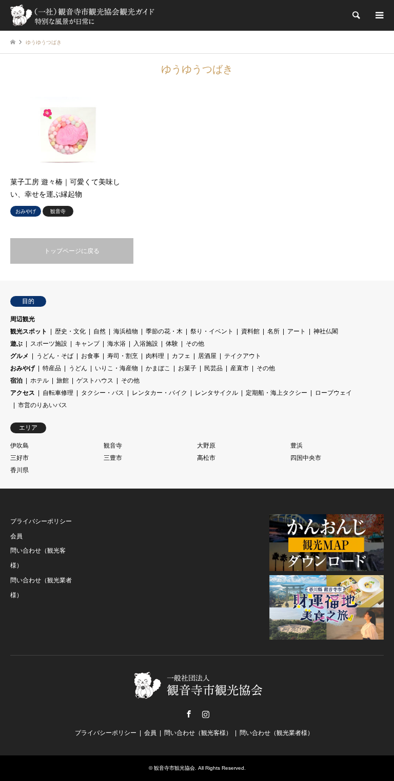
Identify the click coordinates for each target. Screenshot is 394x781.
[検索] (355, 15)
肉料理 (155, 356)
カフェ (181, 356)
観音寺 (113, 445)
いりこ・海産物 (116, 368)
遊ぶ (16, 343)
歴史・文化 (70, 331)
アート (296, 331)
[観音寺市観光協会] (83, 15)
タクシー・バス (102, 392)
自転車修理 (58, 392)
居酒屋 (207, 356)
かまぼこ (158, 368)
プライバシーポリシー (41, 521)
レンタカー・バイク (159, 392)
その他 (195, 343)
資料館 (250, 331)
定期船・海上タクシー (276, 392)
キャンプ (87, 343)
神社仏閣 (325, 331)
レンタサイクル (216, 392)
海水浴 (116, 343)
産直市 (239, 368)
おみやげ (22, 368)
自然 (99, 331)
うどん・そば (54, 356)
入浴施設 (145, 343)
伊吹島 (19, 445)
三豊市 (113, 457)
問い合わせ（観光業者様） (276, 732)
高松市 (206, 457)
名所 (273, 331)
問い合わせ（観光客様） (198, 732)
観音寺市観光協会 (174, 768)
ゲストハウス (94, 380)
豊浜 (296, 445)
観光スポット (28, 331)
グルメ (19, 356)
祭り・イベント (211, 331)
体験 (172, 343)
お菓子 (187, 368)
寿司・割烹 (122, 356)
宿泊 (16, 380)
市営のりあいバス (42, 405)
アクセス (22, 392)
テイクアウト (242, 356)
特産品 (52, 368)
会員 (16, 536)
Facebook (188, 713)
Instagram (205, 713)
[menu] (378, 15)
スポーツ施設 (48, 343)
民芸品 (213, 368)
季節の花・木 (164, 331)
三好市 (19, 457)
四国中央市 (305, 457)
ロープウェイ (333, 392)
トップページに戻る (72, 251)
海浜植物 (125, 331)
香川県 (19, 470)
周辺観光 (22, 319)
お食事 (90, 356)
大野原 (206, 445)
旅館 (62, 380)
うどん (78, 368)
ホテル (39, 380)
